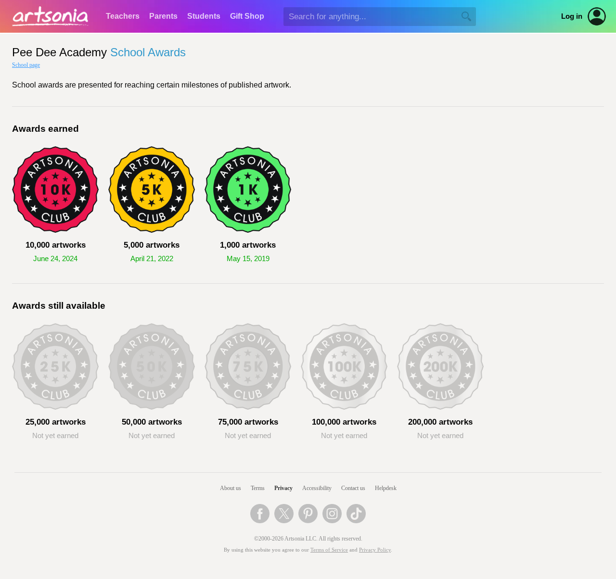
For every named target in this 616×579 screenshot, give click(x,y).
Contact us (353, 488)
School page (26, 65)
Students (203, 16)
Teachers (123, 16)
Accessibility (317, 488)
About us (230, 488)
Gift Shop (247, 16)
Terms (258, 488)
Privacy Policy (375, 550)
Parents (163, 16)
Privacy (283, 488)
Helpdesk (386, 488)
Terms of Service (329, 550)
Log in (571, 16)
